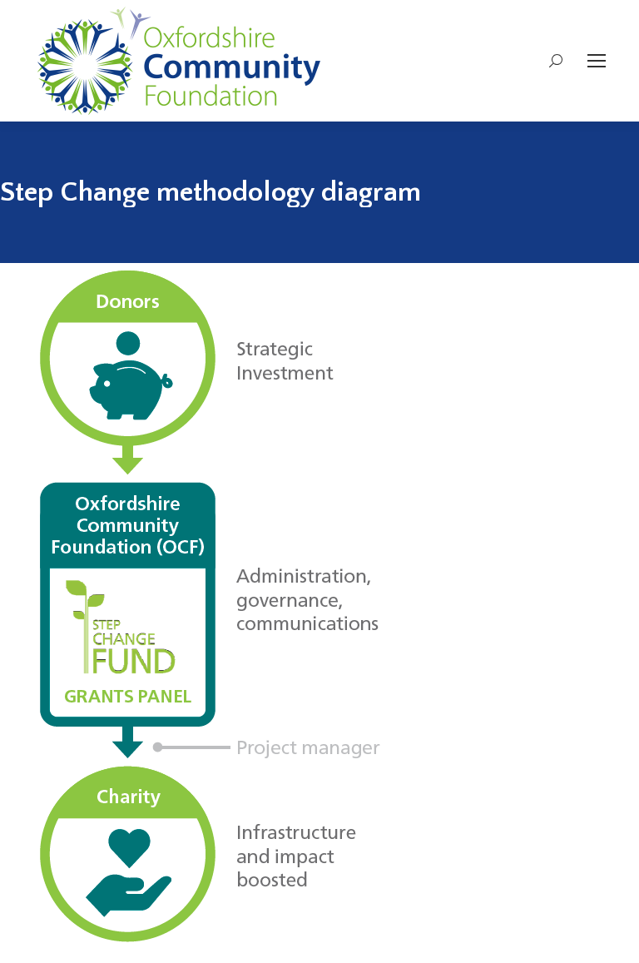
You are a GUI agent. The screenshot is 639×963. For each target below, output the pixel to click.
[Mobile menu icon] (596, 61)
